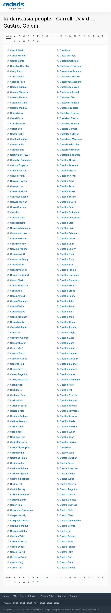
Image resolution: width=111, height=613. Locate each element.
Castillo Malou (67, 348)
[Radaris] (13, 4)
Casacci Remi (17, 222)
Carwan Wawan (18, 201)
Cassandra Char (18, 541)
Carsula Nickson (19, 92)
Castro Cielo (66, 510)
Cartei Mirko (17, 113)
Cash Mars (16, 389)
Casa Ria (15, 212)
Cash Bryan (16, 384)
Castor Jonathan (69, 468)
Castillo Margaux (69, 358)
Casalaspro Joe (18, 233)
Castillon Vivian (68, 442)
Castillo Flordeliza (69, 275)
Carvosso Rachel (19, 196)
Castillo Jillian (67, 322)
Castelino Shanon (69, 123)
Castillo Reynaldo (69, 410)
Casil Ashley (17, 426)
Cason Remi (16, 504)
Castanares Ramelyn (71, 71)
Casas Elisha (17, 306)
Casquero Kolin (18, 531)
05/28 (56, 603)
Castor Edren (67, 463)
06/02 (22, 603)
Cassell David (17, 551)
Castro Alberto (68, 484)
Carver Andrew (18, 191)
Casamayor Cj (17, 254)
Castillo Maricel (68, 369)
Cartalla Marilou (18, 107)
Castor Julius (67, 478)
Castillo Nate (67, 384)
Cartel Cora (16, 118)
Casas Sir (15, 332)
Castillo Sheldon (68, 426)
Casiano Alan (17, 410)
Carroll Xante (17, 60)
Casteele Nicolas (69, 107)
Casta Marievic (68, 55)
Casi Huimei (16, 400)
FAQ (15, 596)
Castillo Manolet (68, 353)
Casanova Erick (18, 269)
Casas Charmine (19, 301)
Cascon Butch (17, 353)
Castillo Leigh (67, 332)
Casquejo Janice (19, 520)
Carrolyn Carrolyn (19, 66)
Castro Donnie (67, 525)
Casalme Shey (18, 243)
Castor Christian (68, 457)
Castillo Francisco (69, 280)
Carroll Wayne (18, 55)
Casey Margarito (19, 379)
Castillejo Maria (68, 363)
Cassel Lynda (17, 546)
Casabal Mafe (17, 217)
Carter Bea (16, 128)
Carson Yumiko (18, 86)
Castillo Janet (67, 306)
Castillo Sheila (67, 421)
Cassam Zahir (17, 536)
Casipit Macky (17, 489)
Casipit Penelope (19, 494)
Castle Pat (65, 447)
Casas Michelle (18, 327)
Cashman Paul (17, 395)
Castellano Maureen (71, 139)
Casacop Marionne (20, 228)
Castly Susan (67, 452)
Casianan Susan (18, 405)
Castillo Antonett (69, 165)
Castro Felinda (67, 546)
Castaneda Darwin (70, 76)
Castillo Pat (66, 389)
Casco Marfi (16, 348)
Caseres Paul (17, 363)
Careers (62, 596)
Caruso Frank (17, 175)
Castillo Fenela (68, 269)
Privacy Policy (48, 596)
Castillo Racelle (68, 400)
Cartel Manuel (17, 123)
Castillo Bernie (68, 196)
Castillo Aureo (67, 186)
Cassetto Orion (18, 557)
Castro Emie (66, 541)
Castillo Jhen (67, 316)
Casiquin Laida (18, 499)
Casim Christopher (20, 447)
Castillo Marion (68, 374)
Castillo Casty (67, 207)
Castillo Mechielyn (70, 379)
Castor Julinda (67, 473)
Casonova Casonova (21, 510)
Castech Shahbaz (69, 102)
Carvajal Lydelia (18, 181)
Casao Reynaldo (19, 285)
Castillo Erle (66, 264)
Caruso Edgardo (19, 165)
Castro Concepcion (70, 520)
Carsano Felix (17, 81)
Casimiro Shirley (19, 468)
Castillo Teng (67, 437)
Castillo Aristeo (68, 170)
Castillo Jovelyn (68, 327)
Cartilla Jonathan (19, 139)
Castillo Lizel (67, 337)
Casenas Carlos (18, 358)
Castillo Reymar (68, 405)
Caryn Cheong (18, 207)
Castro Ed (65, 531)
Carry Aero (16, 71)
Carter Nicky (17, 133)
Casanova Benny (19, 259)
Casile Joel (16, 431)
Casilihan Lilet (17, 437)
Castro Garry (67, 557)
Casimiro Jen (17, 463)
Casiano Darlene (19, 416)
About (6, 596)
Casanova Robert (19, 275)
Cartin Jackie (17, 144)
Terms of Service (28, 596)
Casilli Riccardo (18, 442)
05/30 (42, 603)
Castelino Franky (69, 118)
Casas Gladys (17, 311)
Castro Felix (66, 551)
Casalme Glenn (18, 238)
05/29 (49, 603)
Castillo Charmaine (70, 217)
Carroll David (17, 50)
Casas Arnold (17, 295)
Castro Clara (66, 515)
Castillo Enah (67, 259)
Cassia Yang (16, 562)
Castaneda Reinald (70, 92)
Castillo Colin (67, 228)
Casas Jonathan (18, 316)
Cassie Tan (16, 567)
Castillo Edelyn (68, 248)
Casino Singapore (19, 478)
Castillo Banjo (67, 191)
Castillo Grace (67, 290)
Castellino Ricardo (70, 149)
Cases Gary (16, 369)
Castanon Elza (67, 97)
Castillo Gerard (68, 285)
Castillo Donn (67, 243)
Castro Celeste (68, 499)
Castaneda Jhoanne (71, 81)
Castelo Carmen (68, 128)
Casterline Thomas (70, 154)
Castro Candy (67, 494)
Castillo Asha (67, 181)
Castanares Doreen (70, 66)
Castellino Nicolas (69, 144)
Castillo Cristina (68, 233)
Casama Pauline (18, 248)
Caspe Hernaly (18, 515)
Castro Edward (68, 536)
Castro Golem (67, 567)
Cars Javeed (17, 76)
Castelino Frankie (69, 113)
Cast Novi (65, 50)
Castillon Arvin (68, 175)
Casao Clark (16, 280)
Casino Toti (16, 484)
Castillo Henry (67, 295)
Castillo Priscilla (68, 395)
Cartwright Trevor (19, 154)
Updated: (7, 603)
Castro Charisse (68, 504)
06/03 (15, 603)
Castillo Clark (67, 222)
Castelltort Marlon (69, 133)
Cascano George (19, 337)
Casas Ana (16, 290)
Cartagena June (18, 102)
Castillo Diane (67, 238)
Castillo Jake (67, 301)
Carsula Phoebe (18, 97)
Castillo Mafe (67, 342)
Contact (73, 596)
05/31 (36, 603)
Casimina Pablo (18, 457)
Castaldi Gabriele (69, 60)
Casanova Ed (17, 264)
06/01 (29, 603)
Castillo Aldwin (68, 160)
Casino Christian (19, 473)
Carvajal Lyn (16, 186)
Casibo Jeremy (18, 421)
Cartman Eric (17, 149)
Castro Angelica (68, 489)
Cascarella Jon (18, 342)
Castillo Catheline (69, 212)
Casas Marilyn (17, 322)
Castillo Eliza (67, 254)
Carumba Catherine (20, 160)
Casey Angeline (18, 374)
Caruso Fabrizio (18, 170)
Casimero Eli (17, 452)
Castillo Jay (66, 311)
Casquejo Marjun (19, 525)
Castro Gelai (66, 562)
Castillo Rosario (68, 416)
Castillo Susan (67, 431)
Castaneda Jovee (69, 86)
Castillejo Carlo (68, 201)
